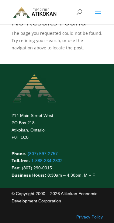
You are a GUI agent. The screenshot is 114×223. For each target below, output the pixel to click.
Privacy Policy (89, 217)
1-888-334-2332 (47, 160)
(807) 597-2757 (43, 153)
